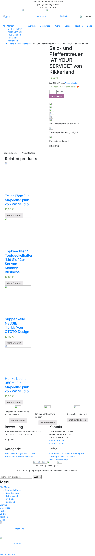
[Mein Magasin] (6, 16)
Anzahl (60, 91)
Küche (57, 26)
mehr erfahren (18, 420)
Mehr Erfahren (14, 215)
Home (6, 43)
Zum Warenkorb (7, 554)
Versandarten (69, 456)
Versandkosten (71, 83)
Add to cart (56, 96)
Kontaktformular (56, 440)
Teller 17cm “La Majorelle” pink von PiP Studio (17, 200)
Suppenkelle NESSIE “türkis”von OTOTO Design (17, 325)
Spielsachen (10, 456)
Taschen (79, 26)
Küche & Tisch (15, 43)
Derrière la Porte (16, 29)
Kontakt (64, 16)
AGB (82, 453)
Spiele (67, 26)
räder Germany (15, 32)
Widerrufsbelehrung (58, 459)
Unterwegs (45, 26)
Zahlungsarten (56, 456)
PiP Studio (13, 37)
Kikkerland (13, 40)
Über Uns (41, 16)
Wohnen (32, 26)
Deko (89, 26)
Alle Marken (8, 26)
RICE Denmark (14, 35)
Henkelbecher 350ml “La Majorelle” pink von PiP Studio (17, 385)
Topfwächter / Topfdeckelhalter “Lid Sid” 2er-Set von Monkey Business (19, 261)
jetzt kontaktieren (77, 420)
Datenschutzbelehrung (70, 453)
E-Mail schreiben (57, 443)
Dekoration (29, 456)
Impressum (54, 453)
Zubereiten (27, 43)
